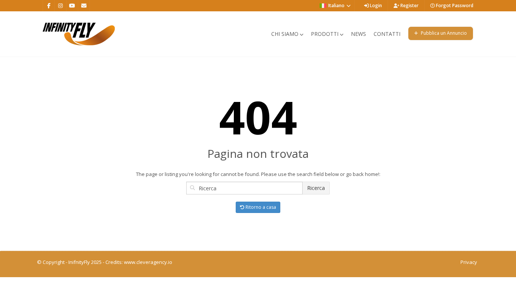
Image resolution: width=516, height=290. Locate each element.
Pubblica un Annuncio (443, 33)
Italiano (336, 5)
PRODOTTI (324, 33)
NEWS (358, 33)
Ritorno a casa (260, 207)
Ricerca (316, 187)
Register (409, 5)
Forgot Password (454, 5)
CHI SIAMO (284, 33)
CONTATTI (387, 33)
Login (375, 5)
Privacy (468, 262)
